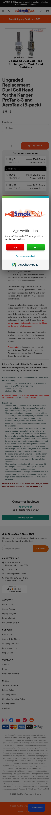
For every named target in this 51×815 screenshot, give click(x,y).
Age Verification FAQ (25, 256)
